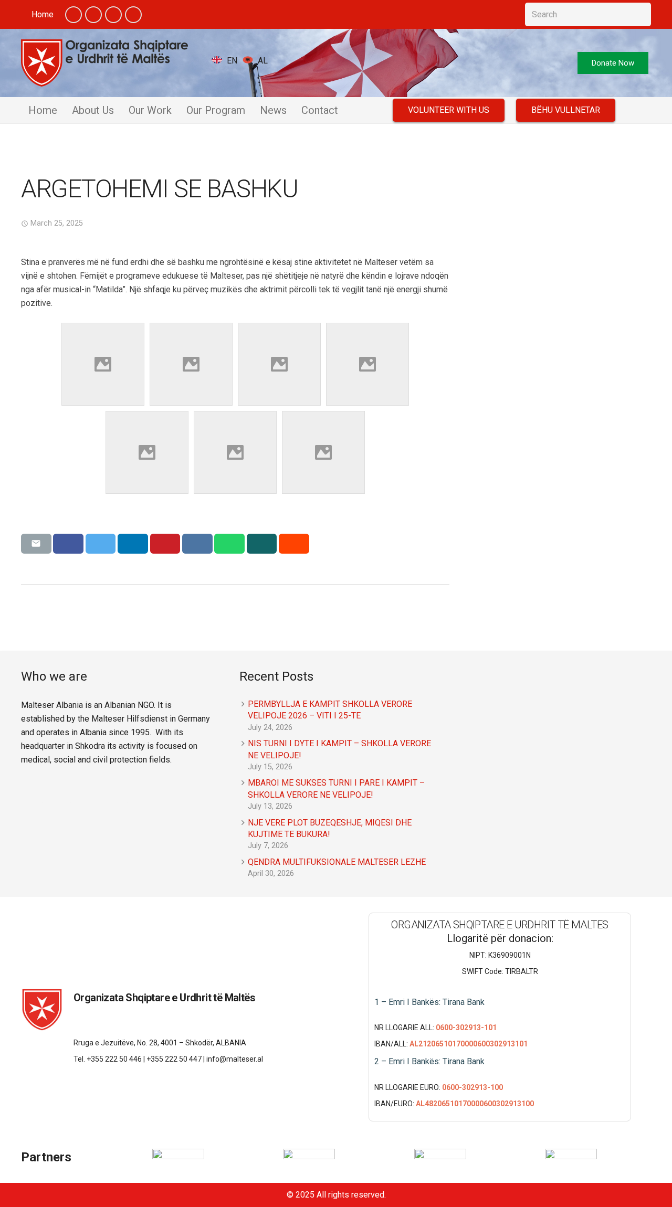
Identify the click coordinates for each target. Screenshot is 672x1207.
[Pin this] (165, 544)
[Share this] (68, 544)
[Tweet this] (101, 544)
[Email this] (36, 544)
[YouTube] (113, 14)
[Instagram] (133, 14)
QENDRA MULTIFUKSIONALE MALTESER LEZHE (337, 862)
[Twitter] (93, 14)
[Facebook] (73, 14)
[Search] (639, 14)
